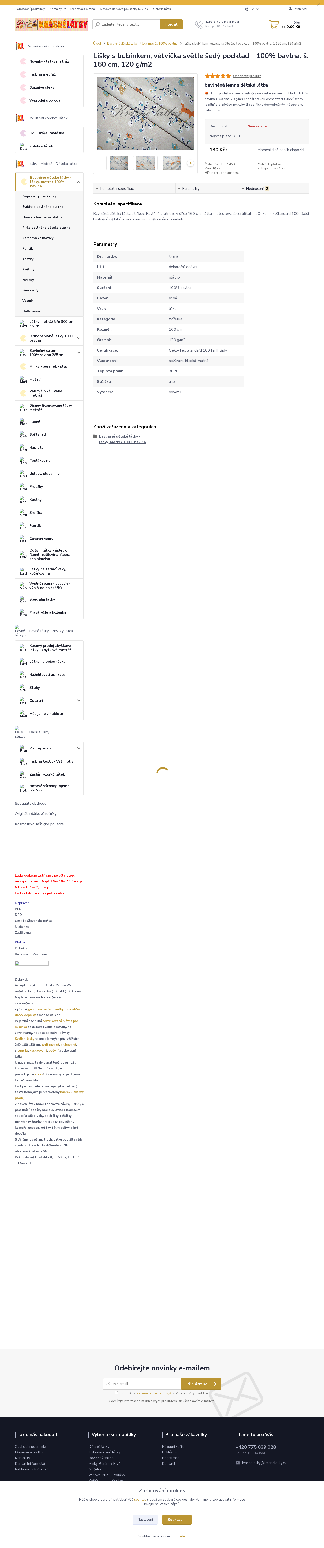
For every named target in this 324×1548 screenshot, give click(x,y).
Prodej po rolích (42, 748)
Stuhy (34, 687)
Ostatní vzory (41, 538)
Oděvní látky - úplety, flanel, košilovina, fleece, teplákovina (50, 554)
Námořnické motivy (37, 238)
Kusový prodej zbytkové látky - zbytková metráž (50, 647)
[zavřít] (318, 4)
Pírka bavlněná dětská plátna (46, 227)
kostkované (38, 1051)
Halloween (31, 311)
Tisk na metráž (42, 74)
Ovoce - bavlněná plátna (42, 217)
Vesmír (27, 300)
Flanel (34, 421)
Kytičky (94, 1480)
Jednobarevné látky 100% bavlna (51, 338)
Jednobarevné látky (104, 1452)
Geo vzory (30, 290)
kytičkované (50, 1045)
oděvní (53, 1051)
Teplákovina (40, 460)
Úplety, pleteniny (44, 473)
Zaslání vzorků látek (47, 774)
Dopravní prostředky (39, 196)
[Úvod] (51, 24)
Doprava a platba (82, 9)
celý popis (212, 110)
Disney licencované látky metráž (50, 407)
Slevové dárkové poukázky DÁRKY (124, 9)
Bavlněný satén (101, 1458)
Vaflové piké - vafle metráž (45, 393)
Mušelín (36, 379)
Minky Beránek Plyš (104, 1463)
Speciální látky (42, 599)
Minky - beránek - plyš (48, 366)
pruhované (68, 1045)
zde (182, 1536)
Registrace (171, 1458)
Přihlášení (169, 1452)
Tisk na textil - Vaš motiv (51, 761)
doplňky (30, 1015)
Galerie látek (162, 9)
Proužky (36, 486)
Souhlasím (177, 1519)
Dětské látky (98, 1446)
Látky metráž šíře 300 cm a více (51, 323)
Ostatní (36, 700)
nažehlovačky (53, 1009)
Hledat (171, 24)
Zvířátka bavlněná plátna (42, 207)
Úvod (97, 43)
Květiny (28, 269)
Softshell (37, 434)
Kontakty (56, 9)
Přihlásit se (197, 1384)
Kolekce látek (41, 146)
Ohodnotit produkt (247, 76)
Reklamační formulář (31, 1469)
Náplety (36, 447)
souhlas (140, 1499)
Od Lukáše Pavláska (46, 133)
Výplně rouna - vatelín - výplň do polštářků (49, 585)
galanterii (35, 1009)
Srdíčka (35, 512)
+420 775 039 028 (222, 22)
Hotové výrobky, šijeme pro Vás (49, 788)
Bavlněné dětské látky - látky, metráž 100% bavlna (50, 181)
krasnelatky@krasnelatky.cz (264, 1463)
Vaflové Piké (99, 1475)
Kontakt (168, 1463)
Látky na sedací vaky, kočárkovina (47, 571)
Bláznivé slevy (41, 87)
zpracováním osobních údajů (154, 1393)
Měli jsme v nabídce (46, 713)
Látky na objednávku (47, 661)
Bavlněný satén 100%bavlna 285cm (46, 352)
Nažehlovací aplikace (47, 674)
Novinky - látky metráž (49, 61)
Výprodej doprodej (45, 100)
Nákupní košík (173, 1446)
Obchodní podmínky (31, 9)
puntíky (22, 1051)
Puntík (27, 248)
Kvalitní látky (24, 1039)
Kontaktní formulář (30, 1463)
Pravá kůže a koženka (47, 612)
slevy (39, 1074)
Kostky (27, 259)
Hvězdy (28, 280)
